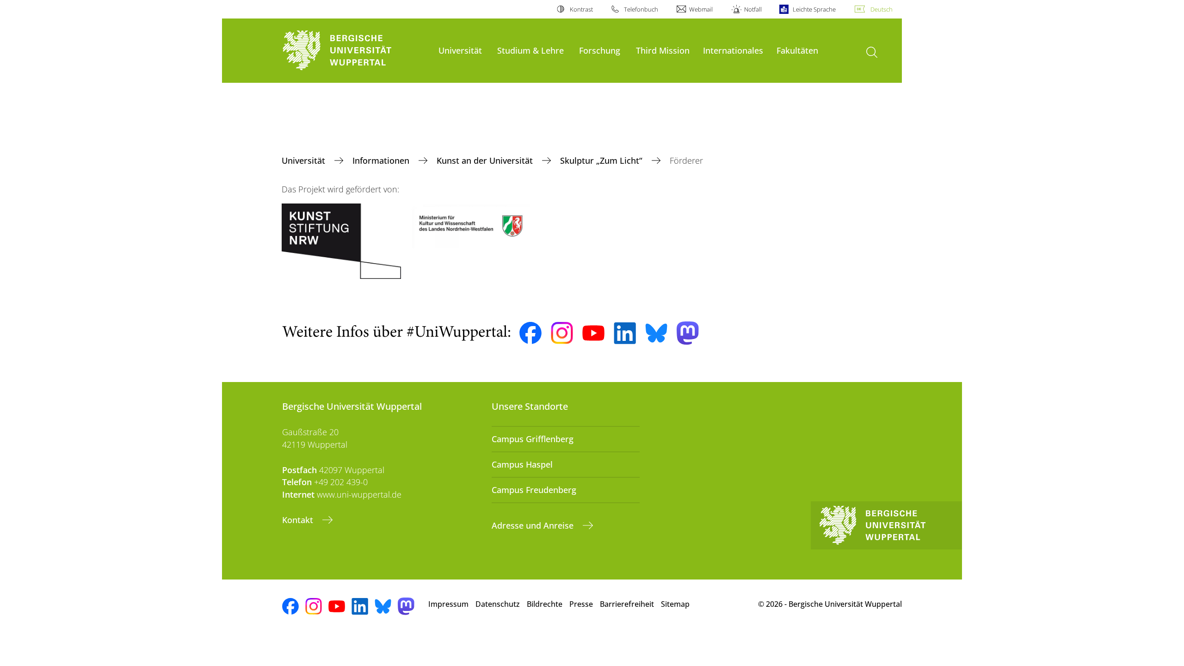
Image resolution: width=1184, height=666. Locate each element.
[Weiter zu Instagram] (562, 333)
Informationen (382, 160)
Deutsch (881, 9)
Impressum (448, 604)
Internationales (733, 50)
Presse (581, 604)
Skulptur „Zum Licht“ (602, 160)
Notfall (752, 9)
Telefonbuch (641, 9)
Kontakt (298, 519)
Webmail (701, 9)
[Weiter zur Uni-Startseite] (355, 50)
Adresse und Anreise (534, 525)
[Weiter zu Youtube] (593, 333)
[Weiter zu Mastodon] (688, 333)
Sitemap (675, 604)
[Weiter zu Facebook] (530, 333)
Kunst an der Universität (486, 160)
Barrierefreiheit (627, 604)
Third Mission (663, 50)
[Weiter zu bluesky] (656, 333)
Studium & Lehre (530, 50)
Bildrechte (544, 604)
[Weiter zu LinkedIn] (625, 333)
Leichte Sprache (814, 9)
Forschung (599, 50)
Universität (460, 50)
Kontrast (581, 9)
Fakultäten (797, 50)
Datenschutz (497, 604)
